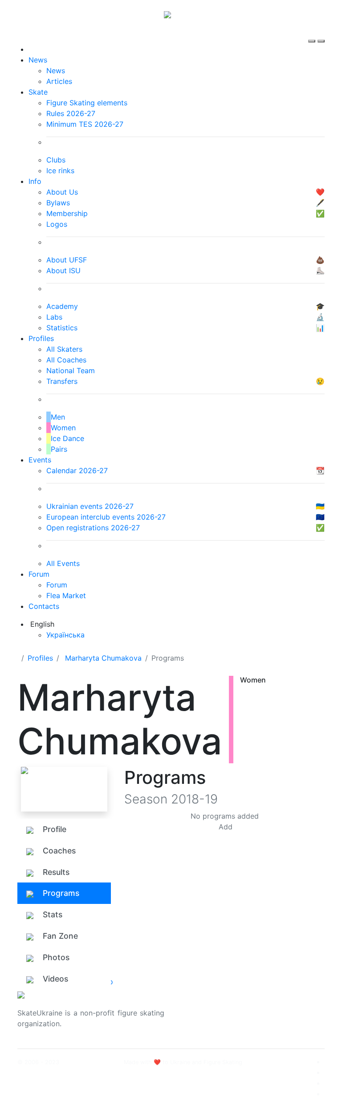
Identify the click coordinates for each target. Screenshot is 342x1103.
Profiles (41, 338)
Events (39, 459)
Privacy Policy (281, 1018)
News (37, 59)
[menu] (313, 33)
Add (225, 826)
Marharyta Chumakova (103, 657)
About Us (273, 1007)
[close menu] (321, 33)
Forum (38, 574)
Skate (38, 91)
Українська (65, 634)
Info (34, 181)
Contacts (43, 606)
